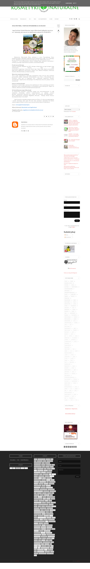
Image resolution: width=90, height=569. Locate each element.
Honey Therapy (52, 491)
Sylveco (66, 281)
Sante (75, 390)
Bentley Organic (67, 330)
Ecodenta (66, 339)
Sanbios (43, 540)
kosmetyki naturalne (38, 498)
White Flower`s (40, 549)
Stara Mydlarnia (67, 320)
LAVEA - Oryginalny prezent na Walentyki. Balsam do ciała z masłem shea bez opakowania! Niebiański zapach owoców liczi (72, 122)
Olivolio (66, 294)
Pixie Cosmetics (74, 315)
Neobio (73, 311)
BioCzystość (49, 464)
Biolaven (47, 466)
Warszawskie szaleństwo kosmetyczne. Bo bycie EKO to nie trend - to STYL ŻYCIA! (71, 167)
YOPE (65, 398)
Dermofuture (45, 474)
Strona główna (14, 18)
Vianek (51, 547)
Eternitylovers (52, 481)
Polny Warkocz (37, 536)
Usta (39, 547)
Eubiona (66, 305)
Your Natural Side (41, 551)
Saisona (76, 388)
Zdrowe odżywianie (42, 553)
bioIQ (43, 466)
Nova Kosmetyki (67, 375)
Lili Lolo (66, 358)
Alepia (74, 320)
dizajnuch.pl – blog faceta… (71, 408)
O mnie (50, 18)
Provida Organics (51, 536)
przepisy (36, 538)
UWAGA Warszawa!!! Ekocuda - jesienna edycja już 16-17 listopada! (71, 158)
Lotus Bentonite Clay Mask (43, 504)
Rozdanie (48, 538)
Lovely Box (51, 504)
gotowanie (43, 487)
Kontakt (57, 18)
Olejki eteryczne (67, 379)
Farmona (66, 296)
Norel (66, 313)
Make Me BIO (72, 362)
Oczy (46, 521)
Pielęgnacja (23, 18)
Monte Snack (67, 371)
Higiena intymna (51, 489)
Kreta (44, 498)
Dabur (41, 474)
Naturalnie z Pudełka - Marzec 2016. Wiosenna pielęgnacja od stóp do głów (74, 129)
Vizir (35, 549)
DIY (30, 18)
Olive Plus (75, 379)
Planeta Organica (38, 534)
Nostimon (73, 373)
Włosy (46, 549)
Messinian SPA (67, 309)
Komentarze (68, 237)
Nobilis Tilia (67, 373)
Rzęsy (53, 538)
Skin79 (75, 394)
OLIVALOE (36, 523)
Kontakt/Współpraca (24, 459)
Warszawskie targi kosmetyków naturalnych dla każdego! (71, 155)
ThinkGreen (67, 396)
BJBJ (70, 324)
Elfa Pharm (36, 481)
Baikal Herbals (67, 326)
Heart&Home (67, 343)
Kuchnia (48, 498)
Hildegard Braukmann (68, 288)
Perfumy (41, 530)
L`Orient (66, 354)
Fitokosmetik (73, 339)
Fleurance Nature (68, 341)
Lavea (73, 307)
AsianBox (75, 322)
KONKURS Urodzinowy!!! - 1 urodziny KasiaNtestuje (74, 146)
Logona (66, 360)
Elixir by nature (42, 481)
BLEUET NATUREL (40, 468)
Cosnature (43, 472)
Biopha (52, 466)
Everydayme (41, 483)
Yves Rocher (71, 398)
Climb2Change (73, 294)
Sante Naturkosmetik (68, 392)
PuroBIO (66, 388)
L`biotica (72, 354)
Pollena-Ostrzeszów (68, 386)
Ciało (35, 470)
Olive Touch (67, 381)
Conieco (50, 470)
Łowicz (43, 506)
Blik (45, 468)
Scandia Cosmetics (68, 394)
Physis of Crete (37, 532)
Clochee (45, 470)
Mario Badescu (67, 290)
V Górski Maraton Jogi (45, 547)
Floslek (75, 341)
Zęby (35, 555)
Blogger (73, 227)
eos (47, 481)
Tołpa (73, 396)
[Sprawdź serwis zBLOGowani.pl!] (72, 268)
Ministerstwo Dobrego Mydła (70, 292)
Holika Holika (67, 347)
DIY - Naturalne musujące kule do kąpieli (74, 140)
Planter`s (43, 534)
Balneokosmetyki (68, 328)
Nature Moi (66, 311)
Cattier (53, 468)
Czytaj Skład (49, 472)
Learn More (69, 3)
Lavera (74, 356)
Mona (35, 515)
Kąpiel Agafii (67, 307)
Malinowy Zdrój (67, 364)
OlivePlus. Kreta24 (38, 525)
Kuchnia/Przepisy (43, 18)
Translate (74, 111)
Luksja (71, 360)
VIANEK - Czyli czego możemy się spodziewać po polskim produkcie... (74, 135)
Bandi (75, 328)
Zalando (36, 553)
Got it (74, 3)
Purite (76, 386)
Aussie (66, 324)
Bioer (53, 464)
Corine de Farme (37, 472)
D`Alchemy (36, 474)
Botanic (49, 468)
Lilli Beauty (53, 502)
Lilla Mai (72, 358)
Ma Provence (48, 506)
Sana (65, 390)
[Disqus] (33, 158)
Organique (66, 315)
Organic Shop (67, 298)
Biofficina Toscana (38, 466)
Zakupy (52, 551)
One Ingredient (74, 381)
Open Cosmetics (72, 313)
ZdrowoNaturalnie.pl (70, 413)
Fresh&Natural (73, 305)
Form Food (48, 485)
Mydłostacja (46, 515)
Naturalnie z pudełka (41, 517)
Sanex (70, 390)
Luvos (66, 362)
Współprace (50, 549)
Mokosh (74, 309)
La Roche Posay (67, 356)
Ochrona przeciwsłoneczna (69, 377)
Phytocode (43, 532)
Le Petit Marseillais (38, 502)
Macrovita (72, 296)
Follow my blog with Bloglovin (70, 272)
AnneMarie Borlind (68, 322)
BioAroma (75, 330)
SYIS (71, 388)
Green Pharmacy (49, 487)
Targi (35, 18)
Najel (73, 371)
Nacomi (71, 281)
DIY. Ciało (53, 474)
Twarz (36, 547)
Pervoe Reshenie (47, 530)
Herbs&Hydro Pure (68, 345)
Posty (66, 234)
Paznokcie (36, 530)
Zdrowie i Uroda (50, 553)
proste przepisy (44, 536)
